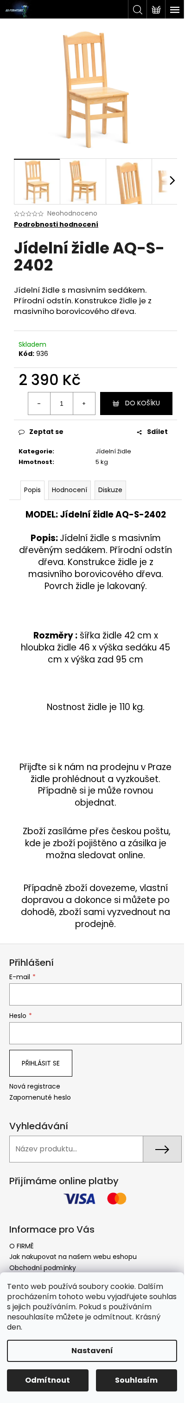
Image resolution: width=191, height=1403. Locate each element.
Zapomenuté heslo (40, 1097)
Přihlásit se (41, 1063)
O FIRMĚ (21, 1246)
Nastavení (92, 1350)
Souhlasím (136, 1380)
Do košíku (142, 403)
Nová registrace (34, 1086)
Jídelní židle (113, 451)
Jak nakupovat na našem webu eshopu (73, 1256)
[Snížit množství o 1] (39, 403)
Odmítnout (47, 1380)
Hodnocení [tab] (69, 489)
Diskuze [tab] (110, 489)
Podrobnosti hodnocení (56, 224)
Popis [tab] (32, 489)
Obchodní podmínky (42, 1267)
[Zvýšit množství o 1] (84, 403)
